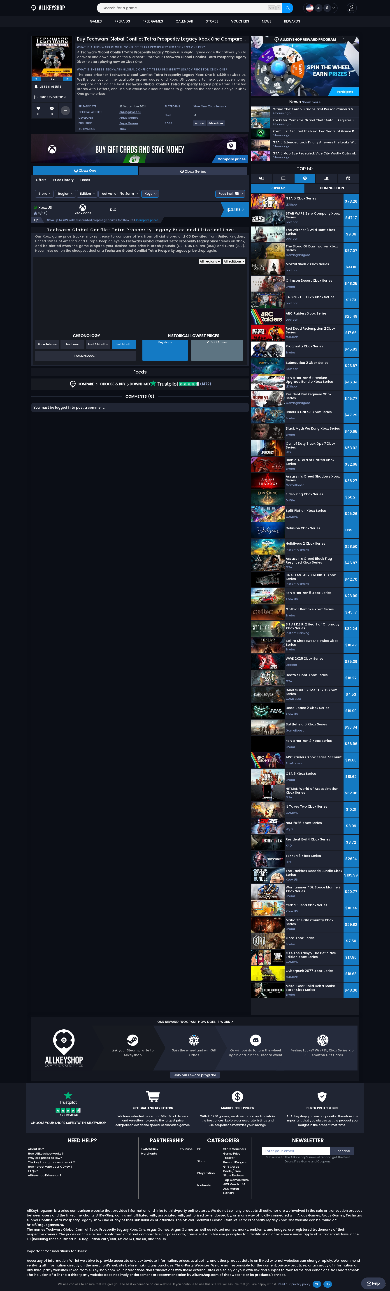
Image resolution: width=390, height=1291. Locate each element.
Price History (63, 180)
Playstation (206, 1173)
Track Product (85, 356)
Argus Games (128, 118)
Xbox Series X (217, 106)
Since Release (47, 344)
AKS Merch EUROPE (231, 1191)
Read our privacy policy (294, 1284)
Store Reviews (233, 1175)
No (328, 1284)
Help (375, 1283)
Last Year (72, 344)
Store (42, 193)
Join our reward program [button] (195, 1075)
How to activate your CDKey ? (50, 1166)
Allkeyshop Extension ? (45, 1175)
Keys (148, 193)
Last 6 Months (98, 344)
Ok (317, 1284)
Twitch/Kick (149, 1149)
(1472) (205, 384)
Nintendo (204, 1185)
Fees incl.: (226, 193)
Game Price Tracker (231, 1155)
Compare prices (147, 220)
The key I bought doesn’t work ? (51, 1162)
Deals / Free (232, 1171)
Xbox (122, 129)
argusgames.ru (130, 112)
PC (199, 1149)
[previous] (36, 79)
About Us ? (36, 1149)
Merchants (149, 1153)
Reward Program (235, 1162)
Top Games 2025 (236, 1180)
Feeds (85, 180)
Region (63, 193)
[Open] (80, 8)
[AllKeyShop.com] (48, 8)
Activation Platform (118, 193)
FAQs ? (33, 1171)
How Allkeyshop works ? (46, 1153)
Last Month (123, 344)
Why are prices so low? (45, 1158)
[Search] (287, 8)
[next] (67, 79)
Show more (311, 102)
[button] (352, 8)
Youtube (186, 1149)
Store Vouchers (234, 1149)
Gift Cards (231, 1166)
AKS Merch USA (234, 1184)
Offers (41, 180)
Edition (85, 193)
